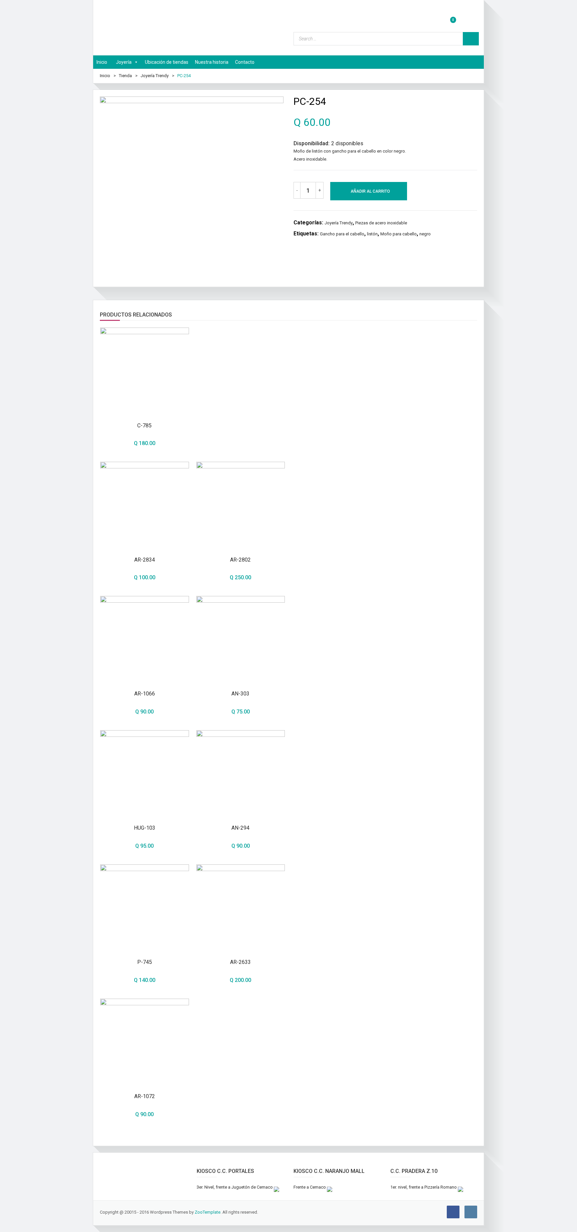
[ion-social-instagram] (470, 1212)
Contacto (244, 62)
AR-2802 (240, 560)
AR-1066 (144, 693)
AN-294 (240, 828)
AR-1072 (144, 1096)
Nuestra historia (211, 62)
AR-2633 (240, 962)
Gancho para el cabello (342, 233)
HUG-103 (144, 828)
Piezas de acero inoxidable (381, 222)
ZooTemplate (207, 1212)
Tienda (125, 75)
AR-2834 (144, 560)
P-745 (144, 962)
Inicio (102, 62)
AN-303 (240, 693)
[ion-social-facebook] (453, 1212)
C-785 (144, 425)
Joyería (124, 62)
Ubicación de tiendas (166, 62)
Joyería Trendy (155, 75)
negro (425, 233)
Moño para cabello (398, 233)
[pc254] (191, 188)
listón (372, 233)
